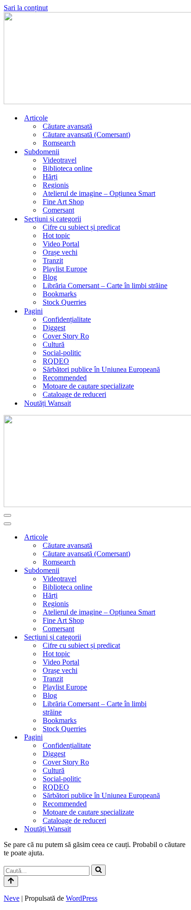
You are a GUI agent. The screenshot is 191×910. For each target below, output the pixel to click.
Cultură (53, 344)
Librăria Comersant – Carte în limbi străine (105, 285)
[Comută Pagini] (182, 737)
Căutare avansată (67, 126)
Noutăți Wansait (47, 403)
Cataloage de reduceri (74, 394)
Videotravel (59, 160)
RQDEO (56, 361)
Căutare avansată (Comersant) (86, 134)
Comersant (58, 210)
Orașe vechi (60, 252)
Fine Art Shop (63, 202)
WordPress (81, 898)
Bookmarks (59, 294)
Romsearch (59, 143)
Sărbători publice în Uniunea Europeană (101, 369)
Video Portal (61, 244)
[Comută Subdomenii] (182, 571)
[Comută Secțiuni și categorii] (182, 637)
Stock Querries (64, 302)
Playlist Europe (65, 269)
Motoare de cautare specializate (88, 386)
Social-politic (62, 353)
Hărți (50, 177)
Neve (11, 898)
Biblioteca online (67, 168)
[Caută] (98, 870)
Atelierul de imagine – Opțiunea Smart (99, 193)
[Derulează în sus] (11, 881)
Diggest (54, 328)
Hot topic (56, 235)
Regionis (56, 185)
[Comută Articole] (182, 537)
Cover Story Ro (66, 336)
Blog (50, 277)
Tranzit (53, 260)
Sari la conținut (26, 8)
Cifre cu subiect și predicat (81, 227)
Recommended (65, 378)
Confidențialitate (67, 319)
